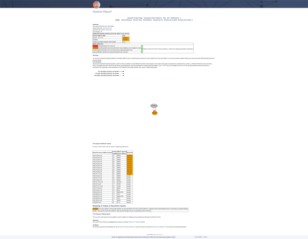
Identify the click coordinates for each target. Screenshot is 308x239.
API (168, 18)
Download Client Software (153, 18)
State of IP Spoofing (135, 222)
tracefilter (97, 217)
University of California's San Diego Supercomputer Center (158, 237)
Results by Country (170, 20)
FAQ (164, 18)
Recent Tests (137, 20)
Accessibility (198, 237)
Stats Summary (126, 20)
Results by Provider (185, 20)
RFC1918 (100, 37)
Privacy (205, 237)
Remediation (147, 20)
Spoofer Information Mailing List (127, 227)
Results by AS (158, 20)
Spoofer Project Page (135, 18)
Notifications (175, 18)
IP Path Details (165, 65)
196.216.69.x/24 (107, 28)
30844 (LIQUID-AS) (106, 30)
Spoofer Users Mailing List (158, 227)
